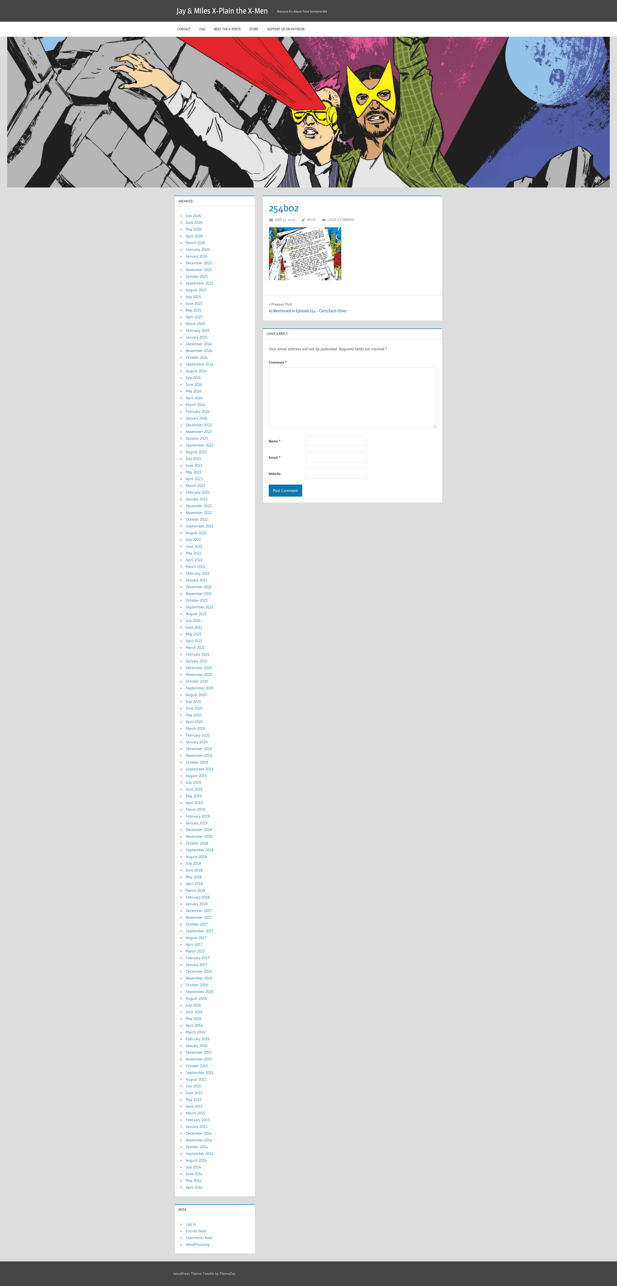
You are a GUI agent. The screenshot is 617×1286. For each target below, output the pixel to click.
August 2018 (196, 856)
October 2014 (197, 1146)
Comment (278, 362)
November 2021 (199, 593)
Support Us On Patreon (285, 29)
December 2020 (199, 667)
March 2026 (195, 242)
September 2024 (200, 364)
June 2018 (194, 870)
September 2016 (200, 991)
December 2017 (199, 910)
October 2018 (197, 843)
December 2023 (199, 424)
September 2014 (200, 1153)
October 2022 (197, 519)
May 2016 (193, 1018)
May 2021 (193, 634)
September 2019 (200, 768)
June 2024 (194, 384)
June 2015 (194, 1092)
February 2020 (198, 735)
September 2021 (199, 607)
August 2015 (196, 1079)
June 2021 (194, 627)
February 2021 (197, 654)
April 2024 (194, 397)
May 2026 (193, 229)
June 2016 (194, 1011)
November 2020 (199, 674)
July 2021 (193, 620)
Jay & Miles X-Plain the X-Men (222, 10)
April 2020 (194, 721)
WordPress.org (197, 1244)
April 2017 (194, 944)
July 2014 (193, 1167)
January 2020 (197, 742)
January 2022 (196, 580)
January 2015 (197, 1126)
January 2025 (197, 337)
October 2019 (197, 762)
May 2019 (193, 795)
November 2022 (199, 512)
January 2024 (197, 418)
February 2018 (198, 897)
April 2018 (194, 883)
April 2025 (194, 316)
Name (274, 441)
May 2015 (193, 1099)
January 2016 (197, 1045)
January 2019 (197, 822)
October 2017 (197, 924)
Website (275, 473)
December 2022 (199, 505)
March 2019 (195, 809)
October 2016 (197, 984)
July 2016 (193, 1005)
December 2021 (199, 586)
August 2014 (196, 1160)
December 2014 (199, 1133)
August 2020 (196, 694)
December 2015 (199, 1052)
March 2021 (195, 647)
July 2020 (193, 701)
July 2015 (193, 1086)
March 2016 (195, 1032)
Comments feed (199, 1237)
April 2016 (194, 1025)
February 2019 (198, 816)
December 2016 (199, 971)
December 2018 (199, 829)
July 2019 (193, 782)
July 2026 (193, 215)
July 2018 (193, 863)
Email (274, 457)
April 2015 (194, 1106)
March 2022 (195, 566)
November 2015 (199, 1059)
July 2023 (193, 458)
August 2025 (196, 289)
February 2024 (198, 411)
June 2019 (194, 789)
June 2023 (194, 465)
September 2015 (200, 1072)
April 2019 (194, 802)
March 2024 (195, 404)
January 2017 (196, 964)
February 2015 (198, 1119)
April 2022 (194, 559)
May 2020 (193, 715)
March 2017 (195, 951)
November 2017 (199, 917)
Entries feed (196, 1230)
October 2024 (197, 357)
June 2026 (194, 222)
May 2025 (193, 310)
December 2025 (199, 262)
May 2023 (193, 472)
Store (253, 29)
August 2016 (196, 998)
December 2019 (199, 748)
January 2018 (197, 903)
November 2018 (199, 836)
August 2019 (196, 775)
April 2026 (194, 235)
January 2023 (196, 499)
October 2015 (197, 1065)
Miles (311, 219)
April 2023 (194, 478)
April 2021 (194, 640)
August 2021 (196, 613)
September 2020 (200, 688)
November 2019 (199, 755)
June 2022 (194, 546)
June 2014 (194, 1173)
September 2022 (199, 526)
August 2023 (196, 451)
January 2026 (197, 256)
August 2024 (196, 370)
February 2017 (197, 957)
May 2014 (193, 1180)
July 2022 (193, 539)
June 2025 (194, 303)
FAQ (202, 29)
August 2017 (196, 937)
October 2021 (197, 600)
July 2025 (193, 296)
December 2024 (199, 343)
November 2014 (199, 1140)
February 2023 (197, 492)
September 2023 (199, 445)
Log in (191, 1224)
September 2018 (200, 849)
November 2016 (199, 978)
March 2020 (195, 728)
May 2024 (193, 391)
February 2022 (197, 573)
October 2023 (197, 438)
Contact (184, 29)
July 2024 (193, 377)
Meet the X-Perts (227, 29)
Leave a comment (341, 219)
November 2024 (199, 350)
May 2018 (193, 876)
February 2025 (198, 330)
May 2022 (193, 553)
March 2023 (195, 485)
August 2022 (196, 532)
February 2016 (198, 1038)
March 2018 (195, 890)
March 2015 (195, 1113)
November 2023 (199, 431)
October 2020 (197, 681)
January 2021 (196, 661)
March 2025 (195, 323)
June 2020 (194, 708)
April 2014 (194, 1187)
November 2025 (199, 269)
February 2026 (198, 249)
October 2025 (197, 276)
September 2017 (199, 930)
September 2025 (200, 283)
